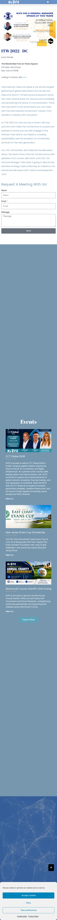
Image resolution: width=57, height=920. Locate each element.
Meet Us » (10, 499)
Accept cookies (28, 895)
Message (5, 212)
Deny (28, 903)
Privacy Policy (33, 916)
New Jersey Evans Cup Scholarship (25, 532)
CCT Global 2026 (15, 456)
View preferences (29, 910)
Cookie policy (22, 916)
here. (25, 77)
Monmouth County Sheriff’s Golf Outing (28, 588)
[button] (48, 2)
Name (4, 190)
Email (4, 201)
